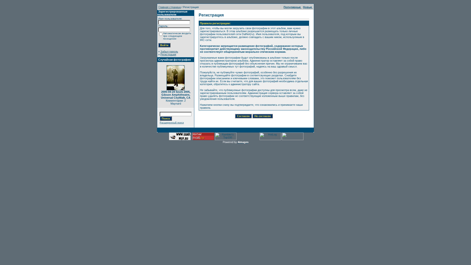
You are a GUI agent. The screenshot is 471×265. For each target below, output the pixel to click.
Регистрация (168, 54)
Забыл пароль (169, 51)
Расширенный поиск (172, 122)
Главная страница (169, 7)
